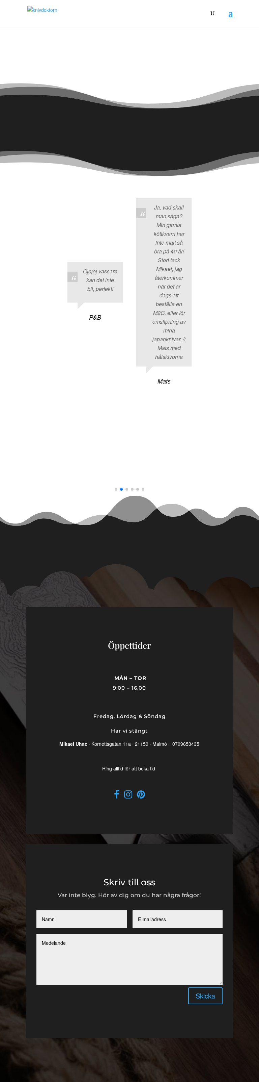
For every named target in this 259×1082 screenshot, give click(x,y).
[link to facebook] (116, 796)
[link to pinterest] (141, 796)
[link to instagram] (128, 796)
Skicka (205, 996)
